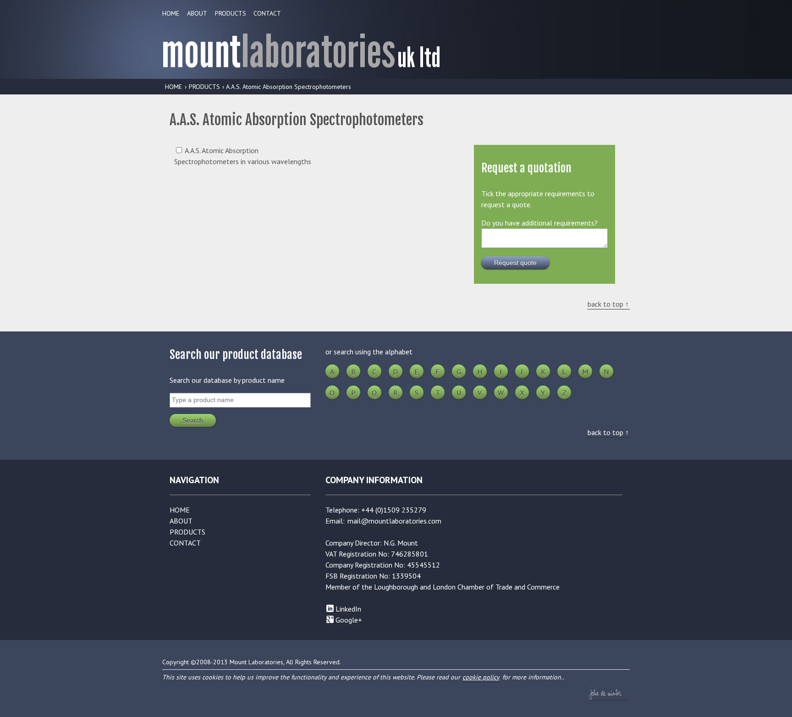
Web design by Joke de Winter (609, 693)
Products (230, 13)
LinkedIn (347, 608)
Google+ (348, 619)
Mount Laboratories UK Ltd (396, 47)
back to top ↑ (608, 304)
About (197, 13)
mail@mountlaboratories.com (394, 520)
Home (170, 13)
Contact (267, 13)
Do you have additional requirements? (539, 222)
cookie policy (481, 677)
